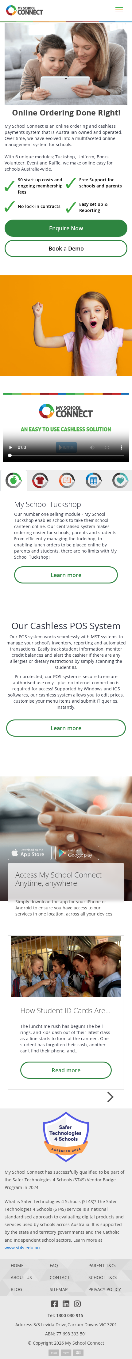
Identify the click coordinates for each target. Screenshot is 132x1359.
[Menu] (119, 10)
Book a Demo (66, 248)
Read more (66, 1070)
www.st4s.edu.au (22, 1248)
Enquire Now (66, 228)
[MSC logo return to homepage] (24, 10)
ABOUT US (21, 1277)
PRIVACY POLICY (104, 1289)
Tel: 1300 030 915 (65, 1315)
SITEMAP (59, 1289)
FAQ (54, 1265)
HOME (17, 1265)
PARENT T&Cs (102, 1265)
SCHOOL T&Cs (102, 1277)
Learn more (66, 575)
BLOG (16, 1289)
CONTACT (60, 1277)
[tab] (13, 480)
